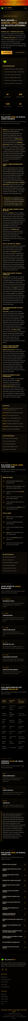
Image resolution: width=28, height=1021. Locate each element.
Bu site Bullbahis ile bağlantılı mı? (11, 942)
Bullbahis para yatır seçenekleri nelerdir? (11, 891)
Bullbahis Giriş (4, 977)
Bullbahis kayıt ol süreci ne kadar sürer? (11, 885)
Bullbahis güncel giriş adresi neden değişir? (12, 869)
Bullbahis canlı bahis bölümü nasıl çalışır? (11, 903)
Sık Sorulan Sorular (5, 986)
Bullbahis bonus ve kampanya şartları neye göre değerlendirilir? (12, 931)
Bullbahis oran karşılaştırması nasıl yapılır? (12, 925)
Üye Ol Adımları (4, 981)
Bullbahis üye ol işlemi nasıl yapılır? (12, 880)
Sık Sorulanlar (20, 52)
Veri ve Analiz (4, 984)
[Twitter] (6, 969)
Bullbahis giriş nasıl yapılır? (10, 864)
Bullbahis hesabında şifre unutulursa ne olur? (13, 920)
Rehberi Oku (6, 52)
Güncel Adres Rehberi (6, 979)
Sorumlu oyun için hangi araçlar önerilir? (11, 947)
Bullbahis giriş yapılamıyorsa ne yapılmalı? (11, 908)
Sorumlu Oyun (4, 1001)
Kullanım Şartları (4, 999)
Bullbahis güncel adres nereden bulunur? (11, 875)
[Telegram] (2, 969)
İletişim (2, 1003)
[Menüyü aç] (25, 8)
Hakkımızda (3, 994)
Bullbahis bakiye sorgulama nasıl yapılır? (11, 897)
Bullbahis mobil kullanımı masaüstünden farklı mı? (9, 914)
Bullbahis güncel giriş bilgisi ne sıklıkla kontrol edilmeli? (12, 937)
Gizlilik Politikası (4, 996)
